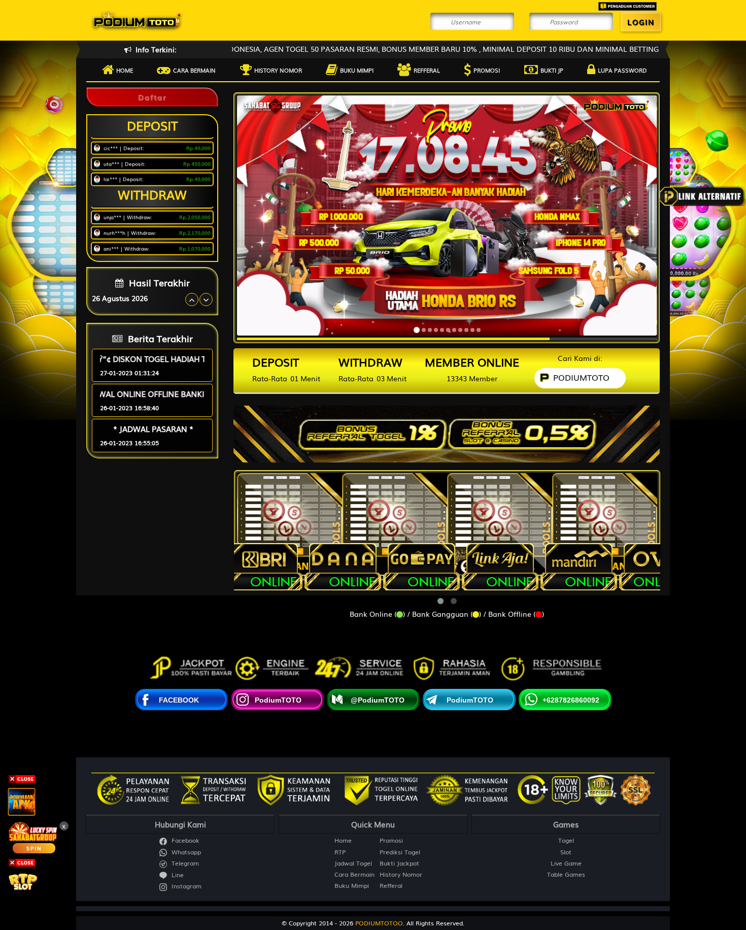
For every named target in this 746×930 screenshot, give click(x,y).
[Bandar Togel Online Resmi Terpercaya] (446, 430)
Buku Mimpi (357, 70)
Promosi (486, 70)
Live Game (566, 863)
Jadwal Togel (353, 863)
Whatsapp (185, 852)
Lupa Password (622, 70)
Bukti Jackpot (399, 863)
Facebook (184, 840)
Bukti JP (551, 70)
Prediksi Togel (400, 852)
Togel (566, 840)
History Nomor (278, 70)
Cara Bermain (354, 874)
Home (124, 70)
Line (176, 875)
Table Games (566, 874)
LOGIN (641, 22)
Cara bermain (194, 70)
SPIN (34, 848)
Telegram (184, 863)
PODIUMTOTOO (379, 922)
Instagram (185, 886)
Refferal (427, 70)
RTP (340, 852)
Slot (565, 852)
